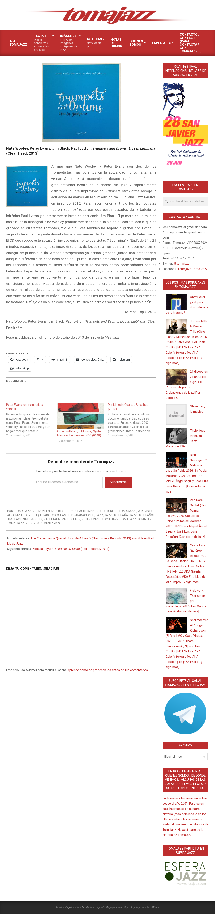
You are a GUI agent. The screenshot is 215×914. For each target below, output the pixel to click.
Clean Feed (65, 515)
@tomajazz (182, 264)
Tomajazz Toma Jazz (193, 269)
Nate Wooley (32, 519)
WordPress (153, 907)
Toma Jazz (110, 519)
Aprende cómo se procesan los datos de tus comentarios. (107, 670)
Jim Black (14, 519)
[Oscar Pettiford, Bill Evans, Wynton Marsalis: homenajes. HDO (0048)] (80, 416)
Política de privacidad (68, 907)
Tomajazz (128, 519)
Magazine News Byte (117, 907)
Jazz (99, 515)
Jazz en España (116, 515)
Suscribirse (118, 482)
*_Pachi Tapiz (84, 511)
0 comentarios (48, 523)
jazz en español (142, 515)
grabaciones (84, 515)
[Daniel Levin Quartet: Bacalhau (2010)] (133, 420)
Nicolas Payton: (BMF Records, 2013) (71, 549)
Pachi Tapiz (52, 519)
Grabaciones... (107, 511)
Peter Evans (91, 519)
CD (54, 515)
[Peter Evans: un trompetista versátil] (31, 420)
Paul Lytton (71, 519)
